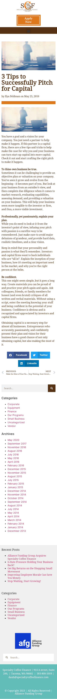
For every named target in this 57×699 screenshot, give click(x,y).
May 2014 (13, 512)
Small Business (16, 418)
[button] (28, 31)
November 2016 (17, 447)
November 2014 (17, 494)
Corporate (13, 404)
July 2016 (13, 454)
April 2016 (13, 461)
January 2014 (15, 527)
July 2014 (13, 509)
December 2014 (17, 490)
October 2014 (15, 498)
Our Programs (16, 415)
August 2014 (15, 505)
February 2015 (16, 483)
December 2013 (17, 530)
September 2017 (17, 443)
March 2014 (14, 519)
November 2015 (17, 472)
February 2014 (16, 523)
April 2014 (13, 516)
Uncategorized (16, 422)
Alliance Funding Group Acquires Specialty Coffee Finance (27, 557)
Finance (12, 411)
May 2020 (13, 439)
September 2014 (17, 501)
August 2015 (15, 476)
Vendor (12, 425)
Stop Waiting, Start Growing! (24, 581)
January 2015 (15, 487)
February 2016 (16, 465)
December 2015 (17, 469)
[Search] (51, 388)
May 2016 (13, 458)
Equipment (14, 407)
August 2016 (15, 450)
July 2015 (13, 479)
